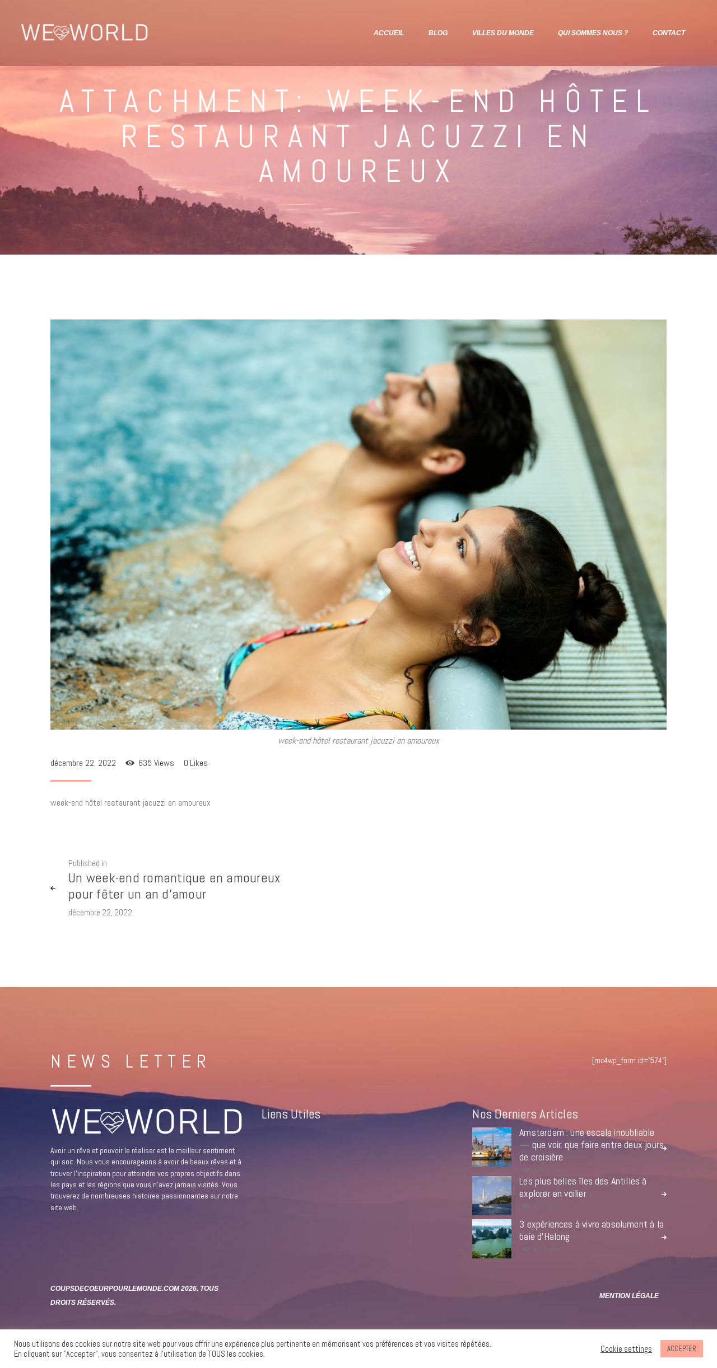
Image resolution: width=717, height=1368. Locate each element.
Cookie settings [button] (626, 1349)
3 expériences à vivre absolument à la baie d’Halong (591, 1230)
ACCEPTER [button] (681, 1348)
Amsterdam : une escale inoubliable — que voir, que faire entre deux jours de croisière (591, 1144)
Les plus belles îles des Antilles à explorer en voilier (582, 1187)
